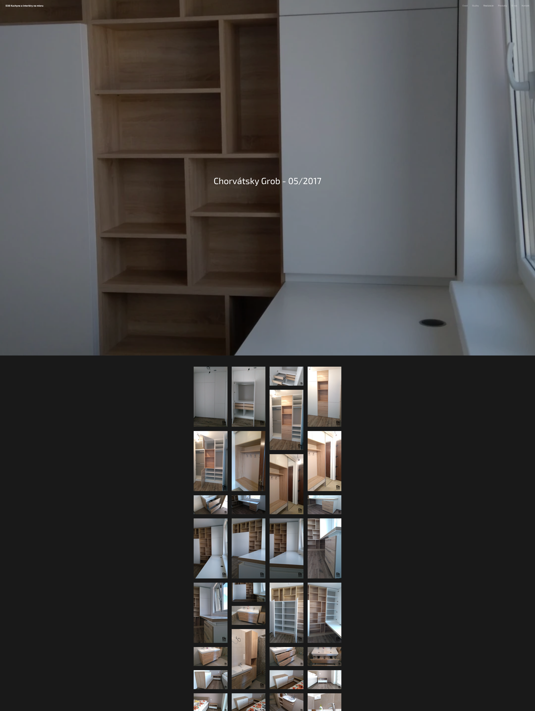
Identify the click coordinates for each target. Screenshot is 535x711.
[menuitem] (466, 5)
